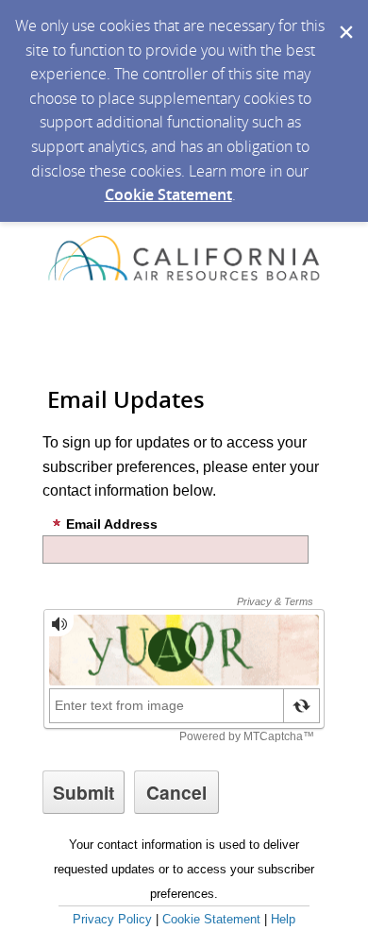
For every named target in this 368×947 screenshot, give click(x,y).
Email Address (112, 524)
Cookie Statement (168, 194)
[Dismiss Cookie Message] (344, 18)
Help (283, 919)
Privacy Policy (112, 919)
